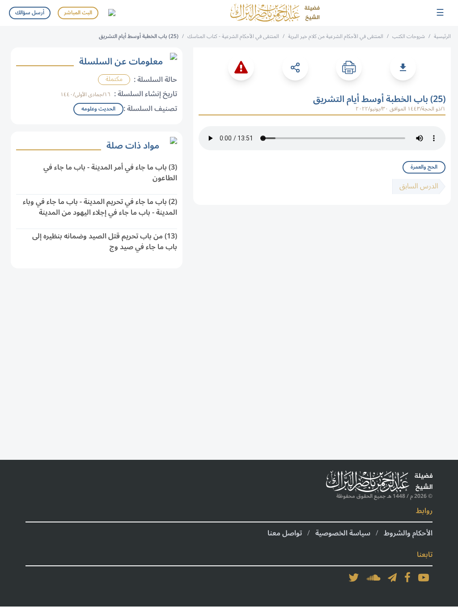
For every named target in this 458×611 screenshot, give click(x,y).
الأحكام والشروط (408, 533)
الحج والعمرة (424, 167)
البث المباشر (78, 12)
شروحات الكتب (408, 36)
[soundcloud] (373, 577)
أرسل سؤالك (29, 12)
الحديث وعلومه (98, 109)
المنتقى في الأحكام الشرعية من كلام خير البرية (335, 36)
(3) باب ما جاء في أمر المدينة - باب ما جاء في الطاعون (110, 172)
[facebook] (407, 577)
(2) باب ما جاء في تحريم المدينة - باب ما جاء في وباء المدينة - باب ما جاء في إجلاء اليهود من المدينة (100, 207)
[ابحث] (111, 13)
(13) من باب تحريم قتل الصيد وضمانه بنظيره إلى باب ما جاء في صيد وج (104, 241)
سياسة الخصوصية (342, 533)
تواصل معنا (284, 533)
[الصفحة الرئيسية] (275, 13)
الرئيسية (442, 36)
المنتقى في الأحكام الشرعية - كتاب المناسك (233, 36)
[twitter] (353, 577)
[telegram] (392, 577)
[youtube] (423, 577)
